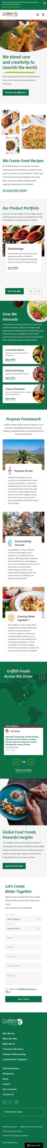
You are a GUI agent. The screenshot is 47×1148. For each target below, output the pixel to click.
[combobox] (23, 919)
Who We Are (9, 1033)
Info (41, 676)
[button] (31, 291)
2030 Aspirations (11, 1068)
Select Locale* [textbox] (13, 928)
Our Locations (10, 1089)
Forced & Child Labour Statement (15, 1135)
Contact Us (8, 1094)
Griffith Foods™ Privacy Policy (31, 1127)
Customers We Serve (13, 1048)
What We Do (9, 1043)
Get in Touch (23, 999)
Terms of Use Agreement (12, 1131)
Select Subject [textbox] (13, 919)
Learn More (13, 267)
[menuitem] (5, 1102)
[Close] (44, 3)
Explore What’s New (14, 865)
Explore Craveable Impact (11, 7)
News (5, 1078)
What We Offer (14, 291)
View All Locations (23, 769)
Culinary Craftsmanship (14, 1054)
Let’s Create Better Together (15, 190)
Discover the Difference (15, 92)
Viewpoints (8, 1073)
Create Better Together (15, 1059)
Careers (6, 1083)
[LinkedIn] (5, 1102)
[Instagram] (16, 1102)
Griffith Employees (10, 1127)
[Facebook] (10, 1102)
